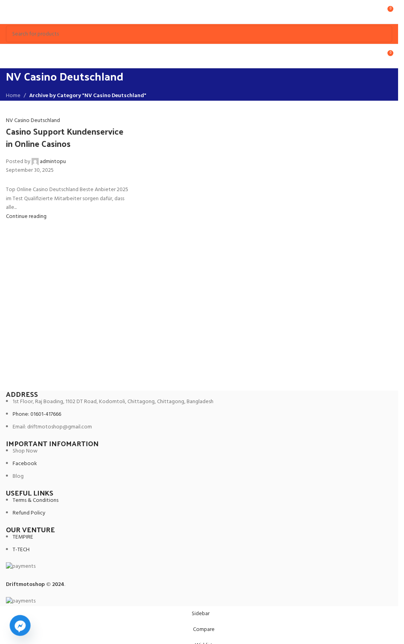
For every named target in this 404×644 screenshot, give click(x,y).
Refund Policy (29, 513)
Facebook (25, 463)
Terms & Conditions (35, 500)
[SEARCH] (384, 34)
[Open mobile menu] (9, 12)
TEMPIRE (23, 537)
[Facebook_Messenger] (20, 625)
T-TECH (21, 549)
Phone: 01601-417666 (37, 414)
